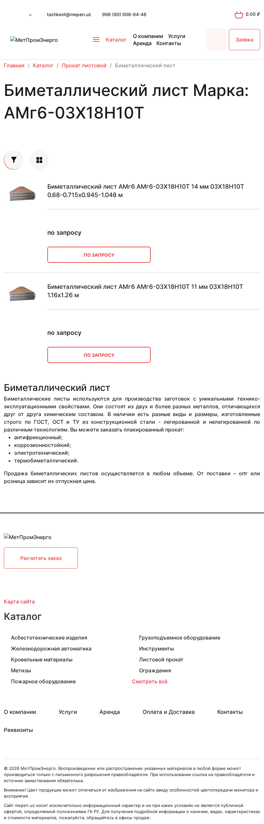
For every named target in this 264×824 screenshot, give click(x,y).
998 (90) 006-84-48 (124, 14)
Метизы (21, 670)
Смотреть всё (149, 681)
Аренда (142, 43)
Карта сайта (19, 601)
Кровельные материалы (41, 659)
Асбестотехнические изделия (49, 637)
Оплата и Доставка (169, 712)
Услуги (176, 36)
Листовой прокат (161, 659)
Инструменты (156, 648)
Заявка (244, 39)
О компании (148, 36)
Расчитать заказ (40, 558)
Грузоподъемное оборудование (179, 637)
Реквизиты (18, 730)
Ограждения (155, 670)
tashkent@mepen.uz (69, 14)
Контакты (168, 43)
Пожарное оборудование (43, 681)
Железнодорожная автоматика (51, 648)
